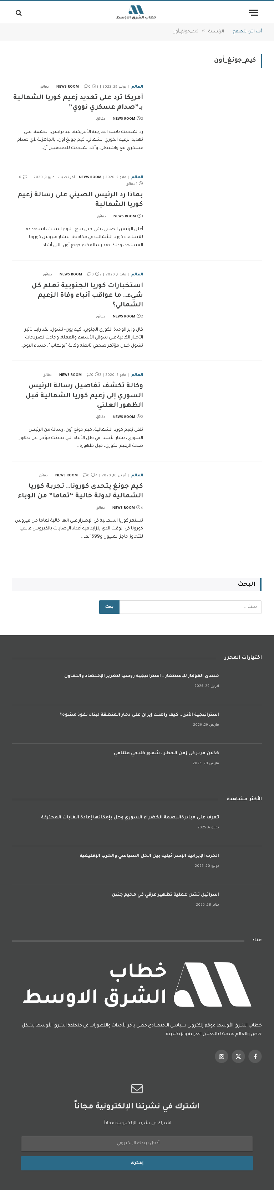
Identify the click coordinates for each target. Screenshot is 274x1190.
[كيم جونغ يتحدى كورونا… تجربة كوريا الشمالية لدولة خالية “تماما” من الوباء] (207, 505)
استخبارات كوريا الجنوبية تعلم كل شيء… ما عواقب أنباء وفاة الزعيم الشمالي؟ (87, 296)
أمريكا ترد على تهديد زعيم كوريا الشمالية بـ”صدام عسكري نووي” (78, 102)
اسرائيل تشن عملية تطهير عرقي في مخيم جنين (165, 894)
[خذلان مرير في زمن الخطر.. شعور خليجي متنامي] (243, 763)
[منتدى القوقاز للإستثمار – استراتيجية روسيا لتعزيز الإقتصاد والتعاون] (243, 685)
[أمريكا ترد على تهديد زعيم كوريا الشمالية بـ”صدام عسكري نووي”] (207, 117)
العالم (137, 87)
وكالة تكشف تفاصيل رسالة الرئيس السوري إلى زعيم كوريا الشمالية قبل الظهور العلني (84, 396)
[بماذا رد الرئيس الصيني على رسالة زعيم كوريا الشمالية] (207, 207)
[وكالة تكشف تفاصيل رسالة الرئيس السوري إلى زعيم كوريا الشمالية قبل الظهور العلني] (207, 405)
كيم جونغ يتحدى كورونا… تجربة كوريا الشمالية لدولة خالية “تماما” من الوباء (80, 491)
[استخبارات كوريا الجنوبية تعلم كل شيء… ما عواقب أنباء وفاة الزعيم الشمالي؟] (207, 305)
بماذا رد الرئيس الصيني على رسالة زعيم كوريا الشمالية (80, 200)
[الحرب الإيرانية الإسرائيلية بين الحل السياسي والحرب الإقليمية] (243, 865)
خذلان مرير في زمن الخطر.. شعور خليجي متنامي (166, 753)
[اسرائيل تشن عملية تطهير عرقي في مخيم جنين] (243, 904)
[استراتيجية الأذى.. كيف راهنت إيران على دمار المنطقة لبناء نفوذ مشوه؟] (243, 724)
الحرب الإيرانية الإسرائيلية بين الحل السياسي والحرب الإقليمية (149, 856)
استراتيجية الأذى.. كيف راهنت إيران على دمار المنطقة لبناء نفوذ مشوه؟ (139, 715)
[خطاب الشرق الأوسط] (136, 12)
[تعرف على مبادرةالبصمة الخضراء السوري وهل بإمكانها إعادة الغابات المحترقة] (243, 827)
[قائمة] (253, 13)
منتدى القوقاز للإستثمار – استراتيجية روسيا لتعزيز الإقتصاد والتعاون (141, 676)
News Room (67, 87)
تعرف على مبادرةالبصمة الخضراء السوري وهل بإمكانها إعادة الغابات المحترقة (130, 817)
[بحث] (19, 13)
